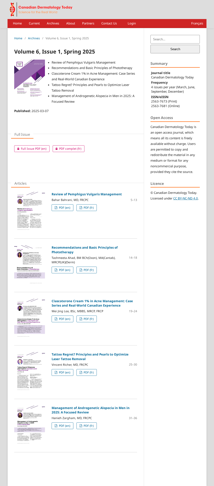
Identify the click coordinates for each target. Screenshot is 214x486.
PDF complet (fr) (67, 149)
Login (132, 23)
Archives (53, 23)
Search (175, 49)
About (70, 23)
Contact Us (109, 23)
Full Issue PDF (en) (30, 149)
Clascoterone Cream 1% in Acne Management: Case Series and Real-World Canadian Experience (92, 303)
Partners (88, 23)
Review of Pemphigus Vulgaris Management (87, 194)
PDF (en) (64, 208)
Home (17, 23)
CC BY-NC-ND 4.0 (185, 198)
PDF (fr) (88, 208)
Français (197, 23)
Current (34, 23)
